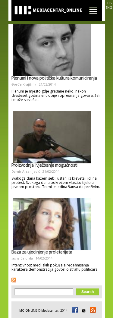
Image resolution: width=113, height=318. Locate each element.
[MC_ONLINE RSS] (91, 310)
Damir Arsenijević (25, 171)
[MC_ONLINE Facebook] (73, 310)
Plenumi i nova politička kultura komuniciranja (54, 78)
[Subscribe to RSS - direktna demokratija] (13, 280)
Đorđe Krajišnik (23, 84)
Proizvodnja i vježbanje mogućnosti (44, 165)
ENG (108, 7)
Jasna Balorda (22, 258)
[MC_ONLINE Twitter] (82, 310)
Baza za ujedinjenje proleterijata (41, 252)
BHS (108, 3)
